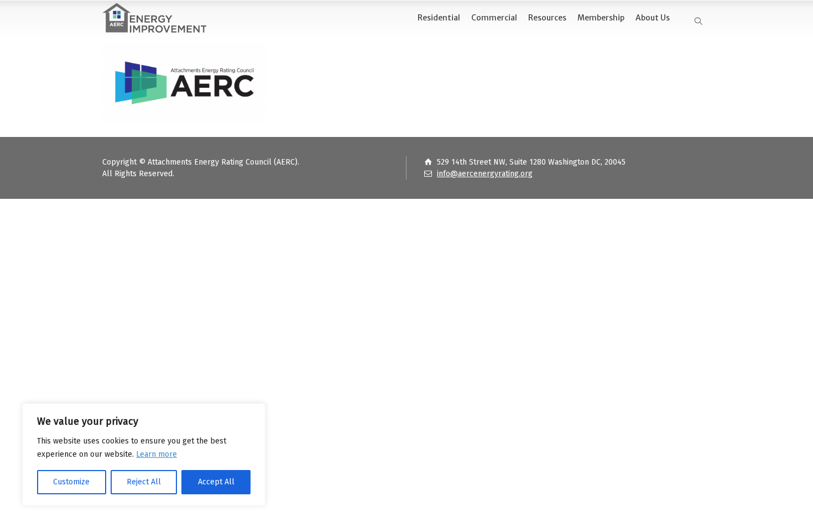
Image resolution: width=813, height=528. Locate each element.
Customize (71, 482)
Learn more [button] (156, 454)
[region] (143, 454)
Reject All (144, 482)
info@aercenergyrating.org (485, 173)
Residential (439, 18)
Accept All (216, 482)
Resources (547, 18)
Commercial (494, 18)
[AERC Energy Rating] (154, 18)
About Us (652, 18)
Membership (600, 18)
